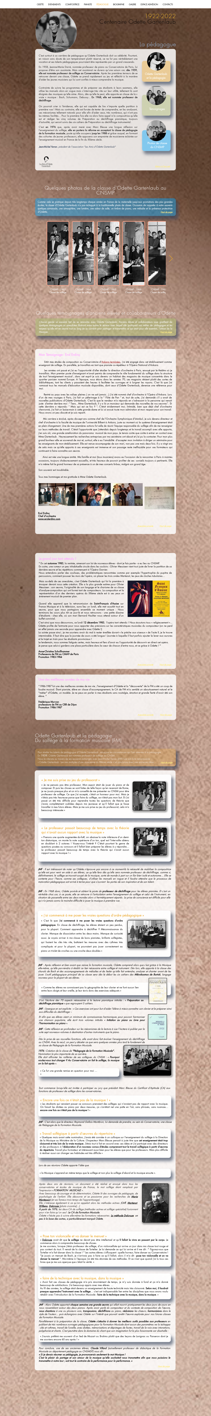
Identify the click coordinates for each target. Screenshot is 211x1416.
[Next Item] (171, 258)
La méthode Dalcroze (122, 1215)
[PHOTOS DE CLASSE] (156, 130)
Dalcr (45, 1239)
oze (50, 1239)
